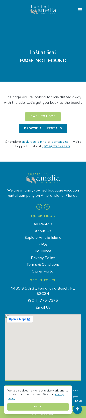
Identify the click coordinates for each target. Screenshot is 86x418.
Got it (38, 406)
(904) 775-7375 (56, 146)
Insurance (43, 251)
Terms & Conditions (43, 264)
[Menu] (80, 9)
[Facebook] (39, 207)
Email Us (43, 307)
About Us (43, 231)
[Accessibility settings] (77, 409)
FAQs (43, 244)
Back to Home (43, 116)
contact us (60, 142)
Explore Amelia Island (43, 238)
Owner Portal (43, 271)
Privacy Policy (43, 258)
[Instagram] (47, 207)
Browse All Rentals (43, 128)
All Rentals (43, 224)
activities (29, 142)
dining (42, 142)
